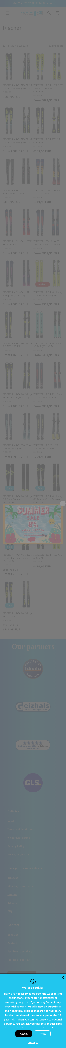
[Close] (63, 977)
